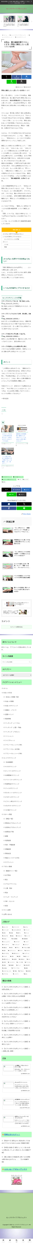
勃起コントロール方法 (12, 858)
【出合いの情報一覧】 (12, 697)
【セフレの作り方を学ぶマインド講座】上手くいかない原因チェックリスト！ (16, 1022)
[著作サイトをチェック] (8, 504)
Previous (1, 21)
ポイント (5, 241)
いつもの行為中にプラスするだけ (12, 236)
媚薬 (6, 836)
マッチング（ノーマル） (13, 723)
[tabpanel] (9, 21)
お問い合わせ (7, 914)
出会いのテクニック (11, 705)
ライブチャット (10, 740)
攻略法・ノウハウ (10, 710)
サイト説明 (6, 910)
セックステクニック (9, 758)
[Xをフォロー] (24, 504)
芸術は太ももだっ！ (12, 1134)
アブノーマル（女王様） (13, 749)
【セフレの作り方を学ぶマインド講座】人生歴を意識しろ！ (16, 988)
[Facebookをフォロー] (8, 508)
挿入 (4, 482)
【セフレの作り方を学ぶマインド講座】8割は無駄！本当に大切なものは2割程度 (16, 995)
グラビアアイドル (10, 884)
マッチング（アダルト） (13, 732)
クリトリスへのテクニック (13, 779)
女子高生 (8, 875)
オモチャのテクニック (12, 797)
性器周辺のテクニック (12, 784)
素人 (6, 879)
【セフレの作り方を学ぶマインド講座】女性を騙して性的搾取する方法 (16, 1029)
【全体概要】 (9, 762)
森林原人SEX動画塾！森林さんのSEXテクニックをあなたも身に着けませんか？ (21, 437)
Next (32, 21)
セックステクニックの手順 (11, 239)
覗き (6, 892)
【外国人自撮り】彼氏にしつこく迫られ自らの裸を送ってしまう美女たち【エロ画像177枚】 (16, 1150)
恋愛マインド (9, 714)
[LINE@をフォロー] (24, 508)
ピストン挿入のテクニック (9, 479)
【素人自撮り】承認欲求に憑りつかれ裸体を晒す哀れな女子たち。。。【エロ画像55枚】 (16, 1159)
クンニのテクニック (11, 788)
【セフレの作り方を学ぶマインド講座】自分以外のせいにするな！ (16, 1016)
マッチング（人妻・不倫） (13, 727)
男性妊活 (8, 853)
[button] (21, 82)
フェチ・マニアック (11, 897)
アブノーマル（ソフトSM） (14, 745)
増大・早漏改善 (10, 844)
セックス (26, 479)
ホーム (5, 688)
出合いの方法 (7, 692)
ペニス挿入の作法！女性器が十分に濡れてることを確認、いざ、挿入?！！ (7, 460)
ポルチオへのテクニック (13, 805)
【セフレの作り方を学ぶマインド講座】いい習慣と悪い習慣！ (16, 1050)
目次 (14, 229)
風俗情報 (8, 718)
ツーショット (9, 736)
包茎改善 (8, 840)
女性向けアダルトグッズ (13, 827)
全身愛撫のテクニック (12, 775)
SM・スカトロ (9, 901)
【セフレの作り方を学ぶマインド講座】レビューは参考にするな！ (16, 1002)
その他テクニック (19, 477)
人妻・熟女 (8, 888)
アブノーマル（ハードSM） (14, 753)
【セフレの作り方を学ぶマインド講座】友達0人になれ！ (16, 1043)
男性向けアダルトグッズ (13, 823)
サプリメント (9, 862)
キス (20, 479)
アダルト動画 (7, 866)
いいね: (6, 244)
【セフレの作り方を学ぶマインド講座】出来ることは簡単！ (16, 1036)
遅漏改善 (8, 849)
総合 (6, 905)
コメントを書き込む (16, 627)
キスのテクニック (7, 477)
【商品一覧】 (9, 818)
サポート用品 (7, 814)
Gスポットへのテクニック (13, 792)
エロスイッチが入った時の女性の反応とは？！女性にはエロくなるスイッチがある (7, 437)
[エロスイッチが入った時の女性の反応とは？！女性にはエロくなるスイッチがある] (7, 428)
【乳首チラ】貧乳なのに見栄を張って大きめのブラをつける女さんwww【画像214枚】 (16, 1142)
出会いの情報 (9, 701)
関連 (5, 247)
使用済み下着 (9, 831)
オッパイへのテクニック (13, 771)
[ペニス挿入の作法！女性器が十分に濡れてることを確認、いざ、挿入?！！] (7, 451)
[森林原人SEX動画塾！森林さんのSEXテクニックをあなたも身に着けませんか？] (22, 428)
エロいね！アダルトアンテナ (15, 1169)
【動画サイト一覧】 (11, 871)
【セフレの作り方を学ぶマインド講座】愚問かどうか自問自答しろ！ (16, 1009)
